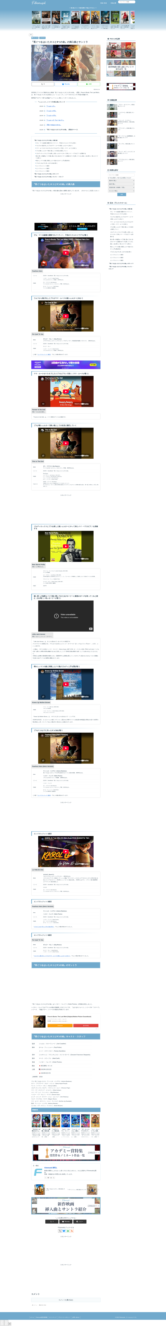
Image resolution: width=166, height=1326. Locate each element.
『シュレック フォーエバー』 (55, 120)
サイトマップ (52, 1317)
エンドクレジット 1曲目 (42, 166)
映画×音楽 (35, 37)
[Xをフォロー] (45, 1178)
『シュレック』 (51, 106)
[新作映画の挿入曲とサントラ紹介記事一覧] (121, 68)
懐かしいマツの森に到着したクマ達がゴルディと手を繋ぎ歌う (53, 160)
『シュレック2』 (51, 111)
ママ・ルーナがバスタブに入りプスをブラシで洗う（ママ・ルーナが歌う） (56, 148)
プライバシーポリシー (64, 1317)
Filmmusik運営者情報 (41, 1317)
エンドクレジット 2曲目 (42, 168)
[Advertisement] (65, 207)
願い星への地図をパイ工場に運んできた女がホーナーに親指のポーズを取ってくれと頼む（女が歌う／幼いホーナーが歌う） (67, 157)
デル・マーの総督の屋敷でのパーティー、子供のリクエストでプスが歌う (56, 143)
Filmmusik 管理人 (50, 1168)
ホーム (32, 1317)
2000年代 (43, 37)
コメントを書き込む (66, 1300)
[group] (36, 20)
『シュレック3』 (51, 115)
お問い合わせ (75, 1317)
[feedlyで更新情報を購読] (51, 1178)
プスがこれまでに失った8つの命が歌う (46, 163)
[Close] (9, 1324)
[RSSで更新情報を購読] (54, 1178)
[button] (79, 1222)
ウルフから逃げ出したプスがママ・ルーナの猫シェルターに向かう (54, 145)
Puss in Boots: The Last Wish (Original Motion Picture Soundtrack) (69, 1016)
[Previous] (2, 1323)
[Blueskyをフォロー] (48, 1178)
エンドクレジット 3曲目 (42, 171)
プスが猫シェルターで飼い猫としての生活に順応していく (52, 150)
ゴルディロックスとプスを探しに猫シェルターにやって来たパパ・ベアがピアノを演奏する (61, 153)
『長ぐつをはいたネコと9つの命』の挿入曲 (45, 140)
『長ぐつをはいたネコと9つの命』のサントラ (46, 174)
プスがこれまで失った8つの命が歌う (44, 926)
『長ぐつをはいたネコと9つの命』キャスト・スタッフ (48, 176)
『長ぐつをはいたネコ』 (53, 125)
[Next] (6, 1323)
